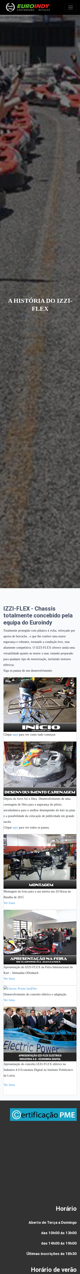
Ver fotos (9, 903)
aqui (15, 734)
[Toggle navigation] (70, 7)
